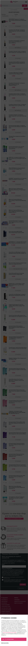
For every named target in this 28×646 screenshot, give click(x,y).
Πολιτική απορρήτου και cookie (9, 632)
